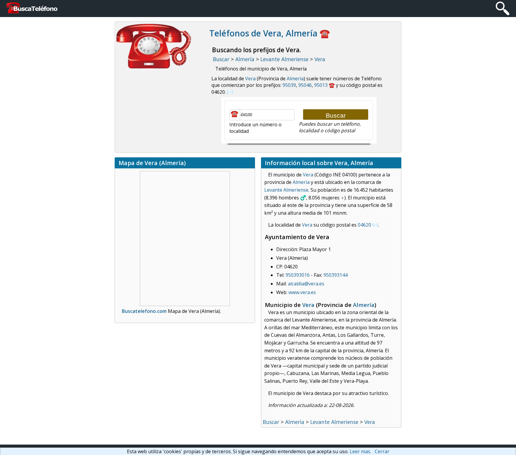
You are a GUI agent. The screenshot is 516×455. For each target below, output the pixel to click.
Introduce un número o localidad (255, 127)
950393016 (297, 275)
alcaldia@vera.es (306, 283)
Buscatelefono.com (144, 311)
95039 (289, 85)
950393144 (335, 275)
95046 (305, 85)
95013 (321, 85)
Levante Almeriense (286, 190)
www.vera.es (302, 292)
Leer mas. (360, 451)
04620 (364, 225)
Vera (250, 78)
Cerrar (382, 451)
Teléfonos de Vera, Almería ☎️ (269, 33)
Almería (295, 78)
